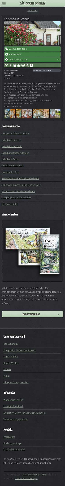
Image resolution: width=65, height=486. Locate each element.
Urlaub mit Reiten (10, 159)
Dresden (24, 382)
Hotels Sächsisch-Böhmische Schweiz (20, 178)
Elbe (5, 382)
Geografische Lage (18, 59)
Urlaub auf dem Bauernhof (15, 133)
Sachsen (14, 382)
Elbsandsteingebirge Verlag (34, 474)
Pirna (6, 375)
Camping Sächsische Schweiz (16, 197)
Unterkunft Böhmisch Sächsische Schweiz (24, 412)
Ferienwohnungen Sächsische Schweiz (21, 184)
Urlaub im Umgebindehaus (15, 152)
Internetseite (15, 54)
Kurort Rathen (10, 356)
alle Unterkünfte (10, 204)
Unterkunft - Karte (11, 172)
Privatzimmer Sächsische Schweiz (18, 191)
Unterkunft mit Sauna (12, 165)
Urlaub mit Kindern (11, 140)
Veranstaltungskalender (15, 419)
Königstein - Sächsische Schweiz (19, 350)
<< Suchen (33, 10)
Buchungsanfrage (18, 48)
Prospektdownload (13, 406)
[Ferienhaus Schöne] (32, 33)
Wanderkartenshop (31, 314)
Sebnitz (7, 369)
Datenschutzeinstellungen (26, 478)
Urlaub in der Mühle (12, 146)
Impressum (9, 436)
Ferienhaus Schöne (16, 19)
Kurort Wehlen (10, 362)
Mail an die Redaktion (14, 449)
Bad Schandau (10, 343)
